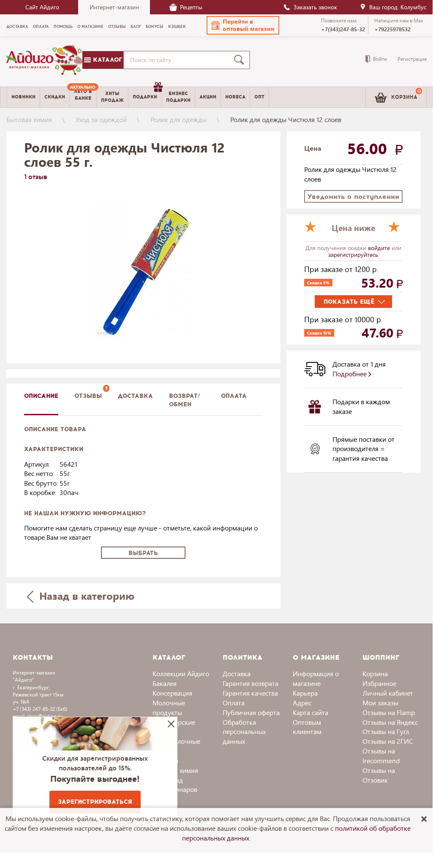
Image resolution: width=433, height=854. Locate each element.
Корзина (375, 673)
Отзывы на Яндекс (390, 722)
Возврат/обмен (184, 400)
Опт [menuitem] (259, 97)
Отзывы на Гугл (385, 731)
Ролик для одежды (178, 119)
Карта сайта (310, 712)
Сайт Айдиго (42, 7)
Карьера (305, 692)
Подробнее (350, 373)
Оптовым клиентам (307, 727)
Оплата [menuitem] (41, 27)
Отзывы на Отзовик (378, 775)
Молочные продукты (169, 707)
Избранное (379, 683)
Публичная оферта (251, 712)
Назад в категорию (85, 595)
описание (41, 396)
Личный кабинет (387, 692)
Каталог (106, 59)
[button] (243, 25)
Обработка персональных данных (244, 732)
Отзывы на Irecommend (381, 755)
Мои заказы (380, 702)
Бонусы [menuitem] (154, 27)
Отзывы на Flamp (388, 712)
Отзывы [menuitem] (117, 27)
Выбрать (143, 553)
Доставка (237, 673)
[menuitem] (83, 97)
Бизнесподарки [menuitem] (178, 96)
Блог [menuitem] (136, 27)
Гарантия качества (250, 692)
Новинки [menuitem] (23, 97)
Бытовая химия (29, 119)
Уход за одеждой (101, 119)
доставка (135, 396)
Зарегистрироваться (95, 801)
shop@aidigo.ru (45, 716)
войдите (380, 248)
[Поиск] (240, 60)
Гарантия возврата (250, 683)
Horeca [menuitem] (235, 97)
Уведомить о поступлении (353, 196)
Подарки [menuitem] (145, 97)
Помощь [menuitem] (63, 27)
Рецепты (191, 7)
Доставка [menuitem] (17, 27)
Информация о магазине (316, 678)
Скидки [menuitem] (54, 97)
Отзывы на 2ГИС (387, 741)
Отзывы (88, 396)
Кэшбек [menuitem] (177, 27)
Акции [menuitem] (207, 97)
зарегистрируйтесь (353, 254)
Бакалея (165, 683)
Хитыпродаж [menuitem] (112, 96)
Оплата (234, 396)
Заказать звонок (315, 7)
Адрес (302, 702)
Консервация (172, 692)
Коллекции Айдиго (181, 673)
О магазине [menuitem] (90, 27)
